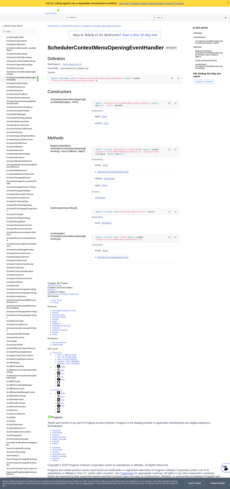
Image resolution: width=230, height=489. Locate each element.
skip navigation (50, 13)
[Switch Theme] (226, 17)
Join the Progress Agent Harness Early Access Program (151, 3)
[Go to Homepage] (58, 13)
